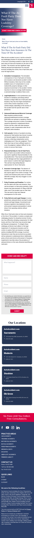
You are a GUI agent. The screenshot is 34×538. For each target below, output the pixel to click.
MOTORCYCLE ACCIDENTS (9, 441)
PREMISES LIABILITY (7, 457)
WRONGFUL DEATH (6, 449)
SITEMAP (3, 479)
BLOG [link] (3, 477)
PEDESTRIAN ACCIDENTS (8, 446)
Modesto (8, 353)
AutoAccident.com (11, 329)
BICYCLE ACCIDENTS (7, 444)
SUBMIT (17, 311)
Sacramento (10, 333)
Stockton (8, 373)
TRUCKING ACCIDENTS (8, 439)
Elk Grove (8, 394)
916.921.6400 (8, 464)
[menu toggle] (26, 5)
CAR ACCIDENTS (6, 436)
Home (3, 39)
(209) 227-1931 (9, 359)
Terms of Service (12, 511)
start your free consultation (14, 30)
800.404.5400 (10, 467)
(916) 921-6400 (9, 339)
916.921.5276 (7, 469)
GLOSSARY (4, 482)
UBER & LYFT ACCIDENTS (8, 454)
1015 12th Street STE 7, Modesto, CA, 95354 (16, 357)
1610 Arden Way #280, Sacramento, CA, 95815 (17, 336)
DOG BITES (4, 452)
